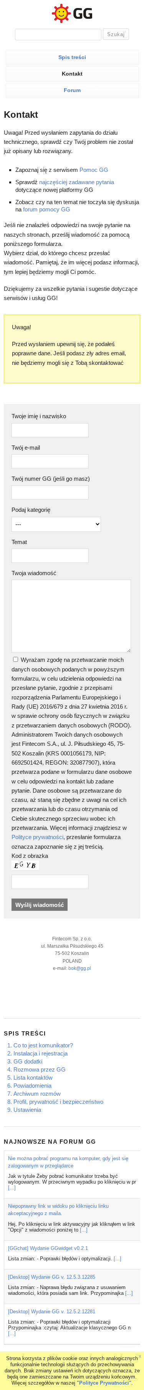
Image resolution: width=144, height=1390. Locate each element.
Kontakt (72, 74)
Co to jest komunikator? (43, 1045)
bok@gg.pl (79, 968)
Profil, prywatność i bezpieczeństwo (58, 1101)
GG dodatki (27, 1061)
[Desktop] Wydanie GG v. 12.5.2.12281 (51, 1311)
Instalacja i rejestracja (40, 1053)
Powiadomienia (32, 1085)
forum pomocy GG (46, 209)
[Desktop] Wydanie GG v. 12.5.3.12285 (51, 1277)
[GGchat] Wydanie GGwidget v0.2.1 (48, 1248)
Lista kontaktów (33, 1077)
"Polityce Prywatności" (104, 1383)
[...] (12, 1187)
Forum (72, 90)
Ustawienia (27, 1109)
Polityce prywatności (37, 837)
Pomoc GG (93, 170)
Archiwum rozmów (37, 1093)
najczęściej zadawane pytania (76, 182)
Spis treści (72, 57)
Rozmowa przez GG (39, 1069)
